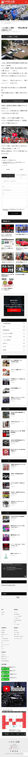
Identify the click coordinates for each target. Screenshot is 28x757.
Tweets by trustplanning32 (8, 585)
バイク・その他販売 (17, 616)
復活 (21, 162)
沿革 (2, 642)
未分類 (13, 350)
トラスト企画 (14, 742)
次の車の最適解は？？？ (16, 388)
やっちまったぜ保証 (13, 333)
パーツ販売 (16, 618)
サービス (15, 612)
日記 (16, 31)
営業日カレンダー (4, 634)
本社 (2, 636)
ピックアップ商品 (13, 336)
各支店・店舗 (16, 634)
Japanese (3, 612)
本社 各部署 (16, 632)
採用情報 (15, 630)
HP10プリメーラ (12, 162)
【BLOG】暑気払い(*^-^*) (21, 262)
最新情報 (3, 632)
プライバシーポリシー (5, 644)
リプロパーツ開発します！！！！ (18, 369)
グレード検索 (16, 624)
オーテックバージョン (11, 163)
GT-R (13, 326)
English (2, 614)
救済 (19, 162)
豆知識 (8, 31)
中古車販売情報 (13, 323)
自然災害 (4, 162)
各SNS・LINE (3, 658)
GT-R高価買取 (16, 614)
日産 (5, 163)
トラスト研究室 (12, 31)
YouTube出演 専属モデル (19, 636)
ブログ (19, 31)
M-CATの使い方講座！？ (21, 274)
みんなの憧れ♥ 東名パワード (22, 234)
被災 (16, 162)
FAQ (2, 646)
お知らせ (14, 343)
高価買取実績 (14, 330)
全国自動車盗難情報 (17, 620)
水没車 (7, 162)
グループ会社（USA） (5, 640)
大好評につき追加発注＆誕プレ (17, 473)
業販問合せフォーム (5, 656)
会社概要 (3, 630)
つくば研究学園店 (4, 638)
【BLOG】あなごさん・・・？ (17, 421)
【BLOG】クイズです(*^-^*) (7, 262)
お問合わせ (3, 654)
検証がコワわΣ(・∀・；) (16, 553)
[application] (14, 570)
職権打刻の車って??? (15, 535)
